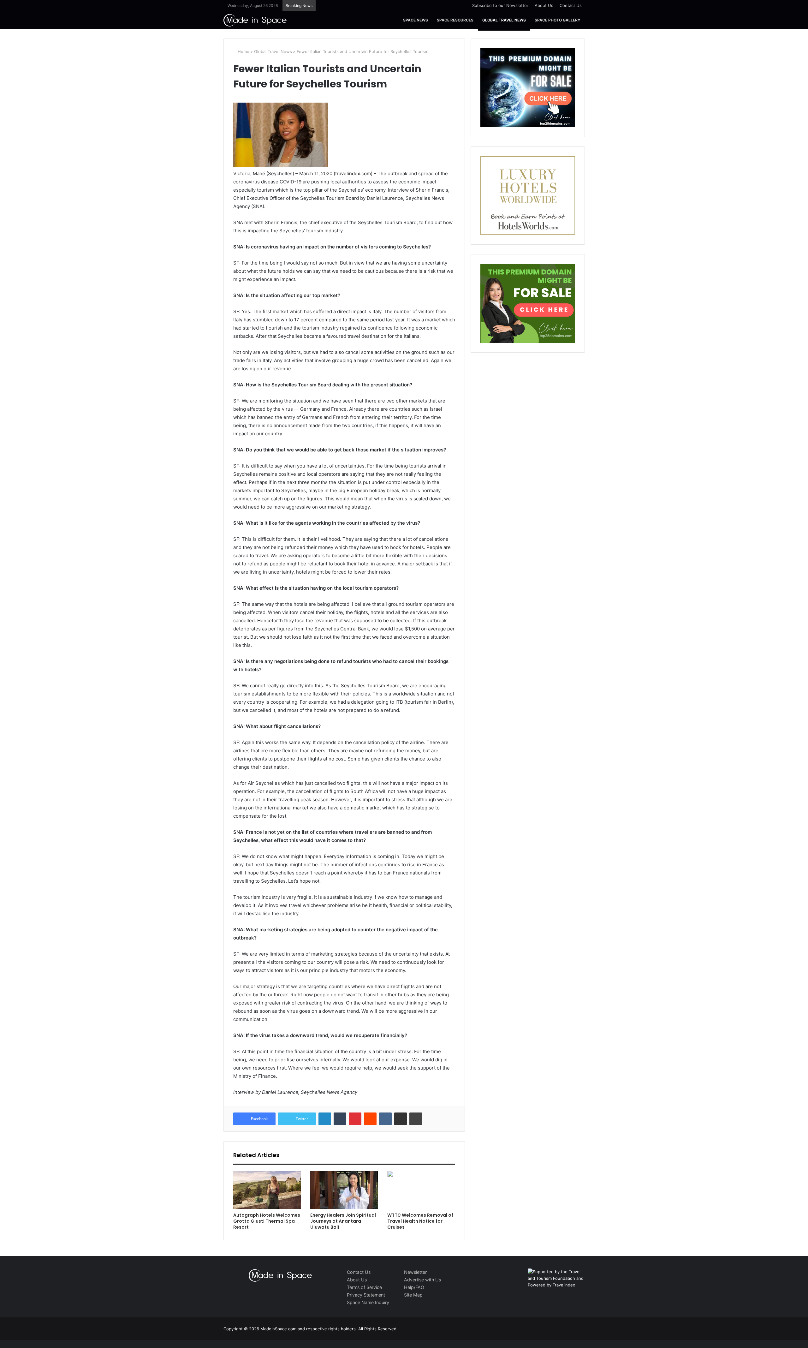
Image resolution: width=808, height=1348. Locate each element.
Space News (415, 20)
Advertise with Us (422, 1279)
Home (242, 51)
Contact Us (571, 5)
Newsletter (415, 1272)
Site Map (413, 1294)
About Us (544, 5)
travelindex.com (353, 173)
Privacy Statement (366, 1294)
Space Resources (455, 20)
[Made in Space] (255, 20)
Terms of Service (364, 1287)
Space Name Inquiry (368, 1302)
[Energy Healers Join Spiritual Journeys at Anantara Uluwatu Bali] (344, 1190)
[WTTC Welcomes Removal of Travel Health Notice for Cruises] (421, 1190)
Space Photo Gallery (557, 20)
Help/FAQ (414, 1287)
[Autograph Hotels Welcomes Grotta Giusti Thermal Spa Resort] (267, 1190)
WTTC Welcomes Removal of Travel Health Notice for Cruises (420, 1221)
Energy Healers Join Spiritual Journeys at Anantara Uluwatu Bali (343, 1221)
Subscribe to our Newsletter (500, 5)
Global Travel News (504, 20)
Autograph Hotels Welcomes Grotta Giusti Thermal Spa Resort (266, 1221)
